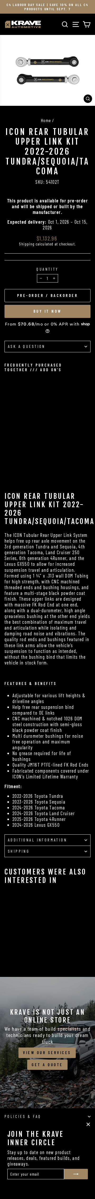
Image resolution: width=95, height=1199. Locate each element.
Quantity (47, 269)
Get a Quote (47, 1064)
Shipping (26, 244)
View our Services (47, 1052)
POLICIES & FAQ (22, 1116)
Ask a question (26, 346)
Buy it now (48, 311)
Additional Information (37, 839)
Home (46, 120)
